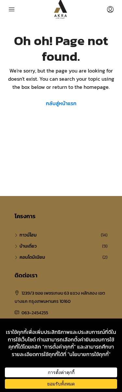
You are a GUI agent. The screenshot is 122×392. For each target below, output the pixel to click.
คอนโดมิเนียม (32, 257)
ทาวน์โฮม (28, 235)
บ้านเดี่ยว (28, 246)
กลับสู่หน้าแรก (61, 103)
